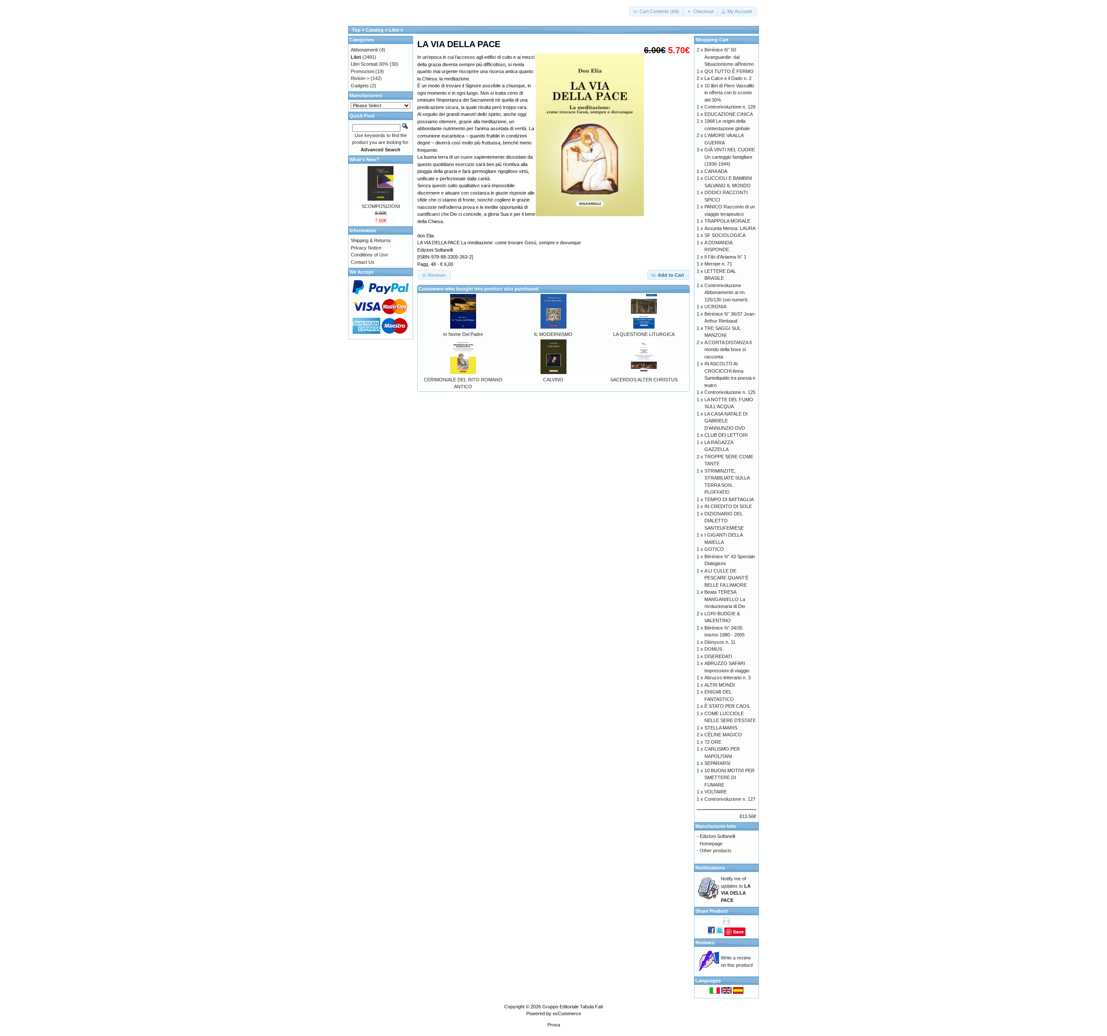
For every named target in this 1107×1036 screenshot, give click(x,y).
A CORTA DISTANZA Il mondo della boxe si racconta (728, 349)
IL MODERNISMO (553, 334)
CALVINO (553, 379)
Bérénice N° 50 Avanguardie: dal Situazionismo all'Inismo (729, 57)
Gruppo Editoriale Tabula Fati (572, 1006)
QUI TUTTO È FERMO (729, 71)
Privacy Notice (366, 247)
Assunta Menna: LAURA (729, 228)
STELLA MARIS (720, 727)
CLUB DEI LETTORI (726, 435)
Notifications (710, 867)
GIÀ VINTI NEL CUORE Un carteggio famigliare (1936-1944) (729, 156)
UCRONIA (715, 306)
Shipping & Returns (371, 240)
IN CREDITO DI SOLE (728, 506)
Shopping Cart (712, 39)
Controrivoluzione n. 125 (729, 392)
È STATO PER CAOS (726, 706)
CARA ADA (715, 171)
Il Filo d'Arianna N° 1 (725, 256)
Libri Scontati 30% (369, 64)
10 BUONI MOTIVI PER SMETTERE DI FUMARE (729, 777)
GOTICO (714, 549)
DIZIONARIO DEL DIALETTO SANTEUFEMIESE (724, 521)
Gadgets (360, 85)
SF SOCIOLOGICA (724, 235)
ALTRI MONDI (719, 684)
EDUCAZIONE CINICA (728, 114)
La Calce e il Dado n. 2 (728, 78)
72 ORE (712, 742)
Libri (394, 29)
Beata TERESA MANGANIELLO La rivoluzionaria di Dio (724, 599)
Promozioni (362, 71)
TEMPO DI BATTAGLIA (729, 499)
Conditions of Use (369, 254)
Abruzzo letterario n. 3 (727, 677)
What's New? (364, 159)
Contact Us (362, 262)
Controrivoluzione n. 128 (729, 106)
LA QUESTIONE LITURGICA (644, 334)
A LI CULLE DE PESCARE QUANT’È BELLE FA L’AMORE (726, 578)
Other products (716, 850)
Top (356, 29)
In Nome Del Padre (463, 334)
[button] (656, 11)
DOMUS (713, 649)
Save (738, 931)
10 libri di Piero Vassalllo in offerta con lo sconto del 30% (729, 92)
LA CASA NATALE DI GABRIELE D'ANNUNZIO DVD (726, 421)
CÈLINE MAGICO (723, 734)
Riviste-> (360, 78)
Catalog (375, 29)
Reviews (704, 942)
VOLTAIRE (715, 791)
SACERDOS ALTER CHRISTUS (644, 379)
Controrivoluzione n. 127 (729, 799)
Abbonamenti (364, 49)
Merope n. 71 (718, 263)
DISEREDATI (718, 656)
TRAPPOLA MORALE (727, 221)
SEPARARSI (717, 763)
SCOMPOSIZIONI (381, 206)
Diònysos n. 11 (720, 642)
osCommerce (567, 1013)
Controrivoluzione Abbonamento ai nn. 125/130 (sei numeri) (726, 292)
